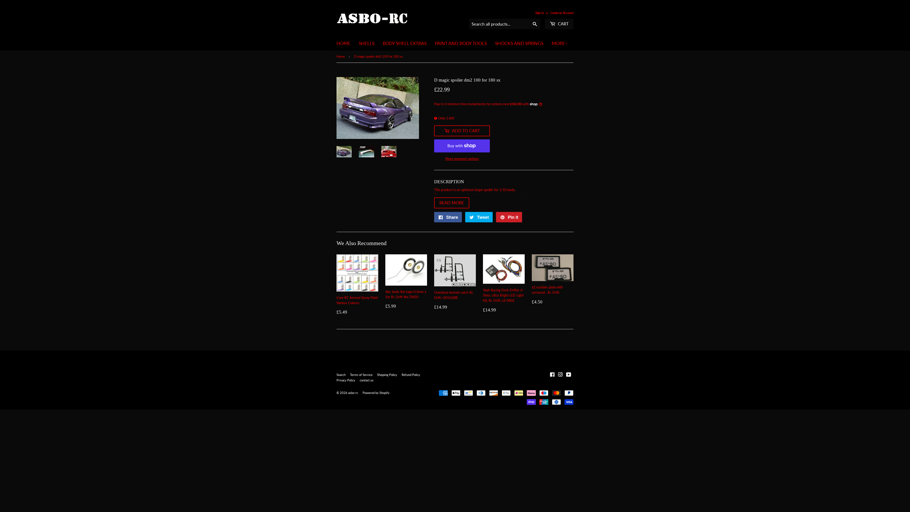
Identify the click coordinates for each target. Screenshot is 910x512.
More (558, 43)
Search (341, 375)
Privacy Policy (346, 380)
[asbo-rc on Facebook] (552, 375)
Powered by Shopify (376, 393)
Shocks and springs (519, 43)
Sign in (539, 13)
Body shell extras (405, 43)
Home (343, 43)
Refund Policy (411, 375)
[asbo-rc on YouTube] (568, 375)
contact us (366, 380)
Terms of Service (361, 375)
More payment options (462, 159)
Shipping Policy (387, 375)
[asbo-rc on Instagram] (560, 375)
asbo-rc (353, 393)
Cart (563, 23)
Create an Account (561, 13)
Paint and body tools (461, 43)
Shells (366, 43)
